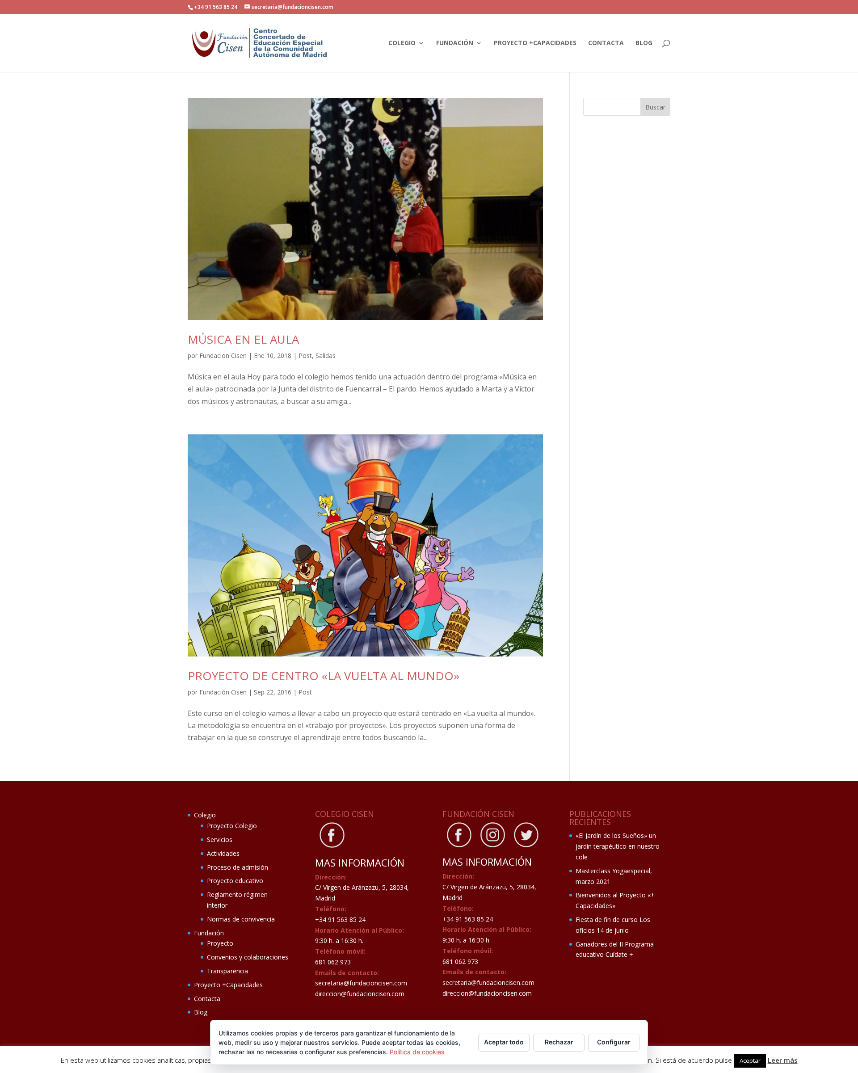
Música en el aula (243, 339)
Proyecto (220, 943)
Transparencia (227, 971)
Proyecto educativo (235, 880)
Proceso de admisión (237, 867)
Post (305, 355)
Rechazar (559, 1042)
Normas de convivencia (241, 919)
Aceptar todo (504, 1042)
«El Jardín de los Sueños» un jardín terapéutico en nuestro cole (618, 846)
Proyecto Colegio (232, 825)
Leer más (783, 1060)
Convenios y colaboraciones (247, 957)
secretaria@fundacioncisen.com (361, 983)
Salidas (325, 355)
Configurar (614, 1042)
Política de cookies (417, 1052)
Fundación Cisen (223, 692)
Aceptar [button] (750, 1060)
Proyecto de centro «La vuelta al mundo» (323, 676)
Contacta (606, 43)
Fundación (454, 43)
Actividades (223, 853)
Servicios (219, 839)
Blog (643, 43)
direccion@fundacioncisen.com (359, 993)
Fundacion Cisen (223, 355)
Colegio (402, 43)
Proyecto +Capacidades (535, 43)
